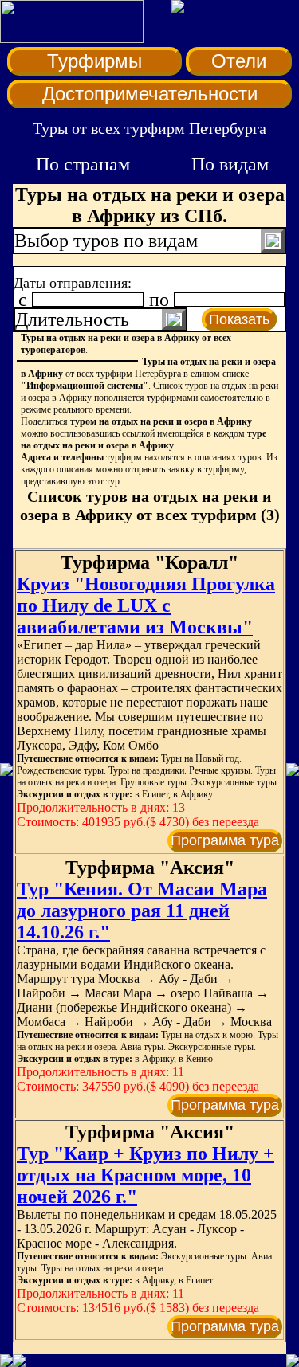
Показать (239, 319)
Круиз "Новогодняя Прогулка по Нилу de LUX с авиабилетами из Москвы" (146, 605)
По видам (230, 164)
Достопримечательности (150, 93)
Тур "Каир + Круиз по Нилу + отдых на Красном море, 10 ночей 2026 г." (145, 1175)
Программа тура (225, 840)
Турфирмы (94, 61)
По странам (83, 164)
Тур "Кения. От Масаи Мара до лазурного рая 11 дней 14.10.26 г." (142, 910)
